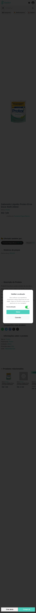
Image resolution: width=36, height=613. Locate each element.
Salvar (18, 312)
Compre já (26, 609)
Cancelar (18, 317)
